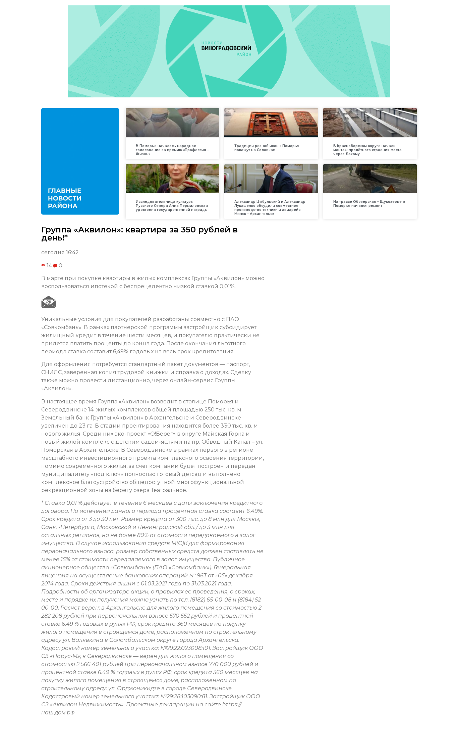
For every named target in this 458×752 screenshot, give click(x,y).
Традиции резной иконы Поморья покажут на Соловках (266, 148)
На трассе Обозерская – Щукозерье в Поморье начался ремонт (369, 204)
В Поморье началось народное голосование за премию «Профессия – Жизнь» (172, 150)
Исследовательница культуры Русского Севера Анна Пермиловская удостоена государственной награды (172, 206)
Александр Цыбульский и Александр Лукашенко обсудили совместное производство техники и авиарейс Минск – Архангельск (269, 208)
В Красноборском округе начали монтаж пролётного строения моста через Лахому (367, 150)
